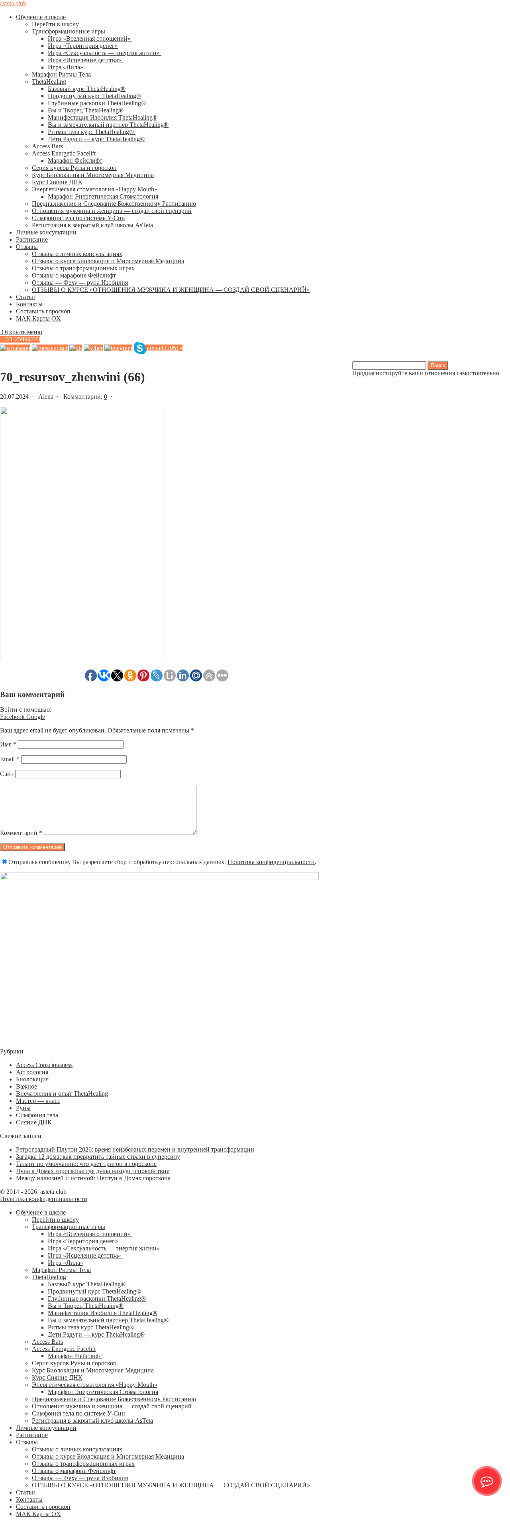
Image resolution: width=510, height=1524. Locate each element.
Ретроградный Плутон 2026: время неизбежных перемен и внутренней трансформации (135, 1149)
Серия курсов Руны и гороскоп (74, 167)
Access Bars (47, 146)
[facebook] (50, 348)
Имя (8, 744)
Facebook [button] (13, 716)
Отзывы (27, 246)
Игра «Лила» (65, 67)
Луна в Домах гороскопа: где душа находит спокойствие (92, 1171)
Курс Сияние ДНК (57, 182)
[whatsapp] (15, 348)
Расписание (32, 239)
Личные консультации (46, 232)
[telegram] (118, 348)
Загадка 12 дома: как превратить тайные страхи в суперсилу (98, 1156)
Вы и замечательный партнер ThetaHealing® (108, 124)
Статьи (25, 296)
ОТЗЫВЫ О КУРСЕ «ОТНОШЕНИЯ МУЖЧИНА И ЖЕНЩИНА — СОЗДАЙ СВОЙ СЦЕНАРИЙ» (171, 289)
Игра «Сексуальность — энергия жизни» (104, 52)
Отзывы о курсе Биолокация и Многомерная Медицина (108, 261)
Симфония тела (37, 1115)
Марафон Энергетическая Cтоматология (103, 196)
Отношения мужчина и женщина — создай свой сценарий (112, 210)
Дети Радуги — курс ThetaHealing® (96, 139)
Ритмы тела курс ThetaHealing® (91, 131)
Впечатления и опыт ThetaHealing (62, 1093)
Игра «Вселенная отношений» (90, 38)
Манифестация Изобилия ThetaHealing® (102, 117)
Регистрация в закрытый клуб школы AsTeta (92, 225)
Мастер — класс (38, 1100)
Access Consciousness (44, 1064)
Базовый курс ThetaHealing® (87, 88)
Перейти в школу (55, 24)
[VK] (75, 348)
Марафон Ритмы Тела (61, 74)
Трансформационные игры (68, 31)
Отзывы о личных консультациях (77, 253)
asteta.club (13, 3)
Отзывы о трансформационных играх (83, 268)
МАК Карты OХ (38, 318)
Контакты (29, 304)
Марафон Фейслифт (75, 160)
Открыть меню (21, 332)
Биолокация (32, 1079)
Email (10, 759)
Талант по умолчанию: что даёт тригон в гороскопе (86, 1163)
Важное (26, 1086)
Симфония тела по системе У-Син (78, 218)
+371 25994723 (20, 339)
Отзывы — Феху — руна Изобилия (80, 282)
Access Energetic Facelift (64, 153)
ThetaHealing (49, 81)
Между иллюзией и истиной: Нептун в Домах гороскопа (93, 1178)
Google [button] (35, 716)
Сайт (7, 773)
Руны (23, 1108)
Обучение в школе (41, 17)
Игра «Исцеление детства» (85, 60)
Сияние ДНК (34, 1122)
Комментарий (21, 832)
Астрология (32, 1072)
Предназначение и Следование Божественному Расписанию (114, 203)
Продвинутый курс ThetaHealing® (94, 96)
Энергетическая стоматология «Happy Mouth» (94, 189)
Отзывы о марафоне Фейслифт (74, 275)
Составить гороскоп (43, 311)
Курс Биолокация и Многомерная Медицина (93, 174)
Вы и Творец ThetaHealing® (86, 110)
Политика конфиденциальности (271, 861)
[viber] (93, 348)
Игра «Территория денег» (83, 45)
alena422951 (164, 348)
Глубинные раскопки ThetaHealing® (97, 103)
